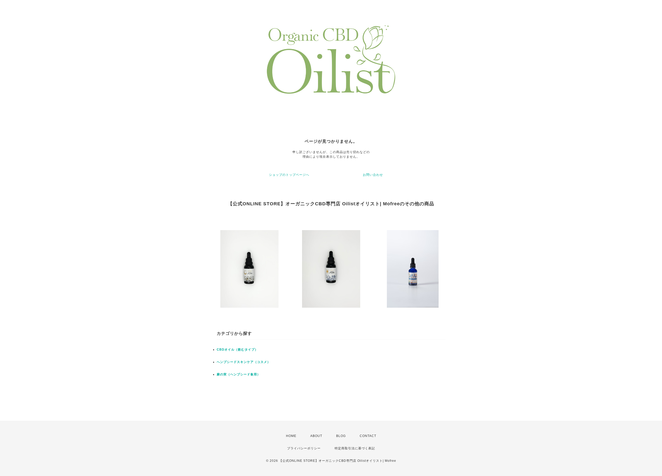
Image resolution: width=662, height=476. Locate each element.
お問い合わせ (373, 175)
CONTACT (368, 436)
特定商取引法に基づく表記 (355, 448)
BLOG (341, 436)
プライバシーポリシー (304, 448)
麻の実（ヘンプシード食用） (238, 374)
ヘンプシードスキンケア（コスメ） (243, 362)
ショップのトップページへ (289, 175)
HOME (291, 436)
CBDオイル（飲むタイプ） (237, 349)
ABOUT (316, 436)
